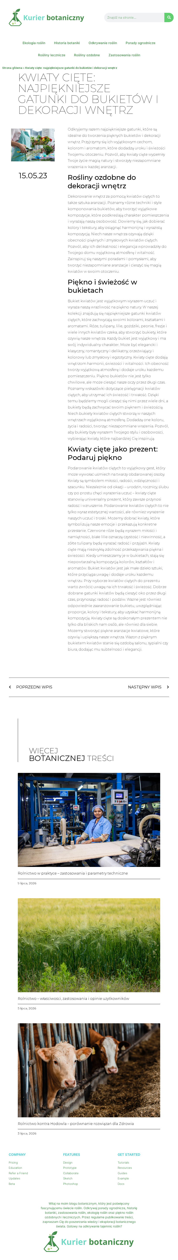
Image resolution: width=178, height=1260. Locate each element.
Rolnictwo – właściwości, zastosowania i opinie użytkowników (73, 999)
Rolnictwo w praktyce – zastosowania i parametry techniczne (73, 873)
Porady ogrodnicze (140, 43)
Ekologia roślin (34, 43)
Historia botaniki (67, 43)
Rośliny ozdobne (87, 55)
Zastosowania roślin (124, 55)
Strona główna (12, 67)
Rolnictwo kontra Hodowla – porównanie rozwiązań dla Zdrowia (76, 1124)
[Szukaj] (169, 17)
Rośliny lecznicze (51, 55)
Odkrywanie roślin (103, 43)
